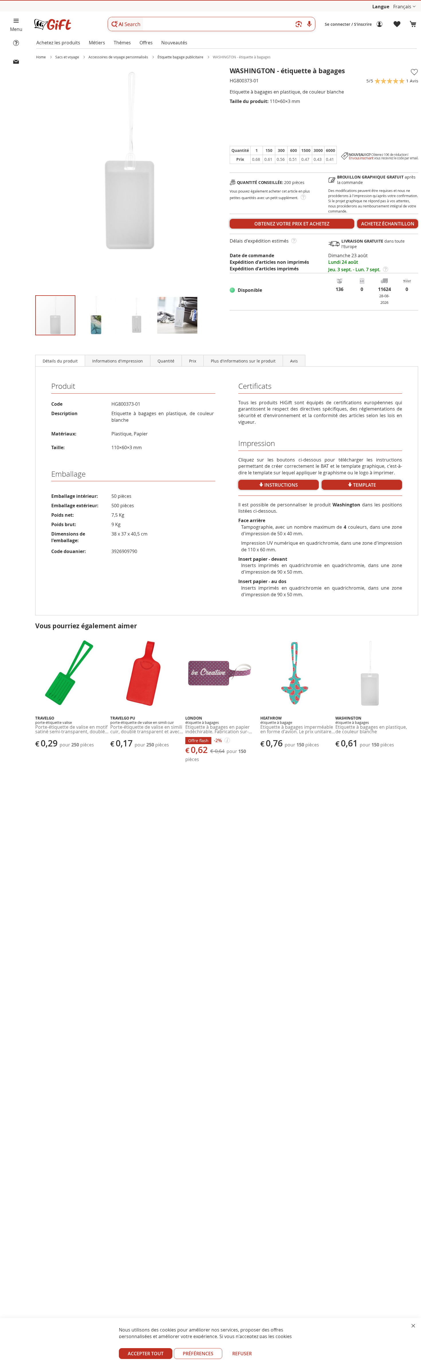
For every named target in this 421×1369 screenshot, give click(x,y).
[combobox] (211, 24)
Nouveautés (174, 42)
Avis (294, 361)
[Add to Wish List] (414, 72)
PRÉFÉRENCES (198, 1353)
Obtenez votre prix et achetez (291, 224)
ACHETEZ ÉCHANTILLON (387, 224)
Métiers (97, 42)
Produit (63, 386)
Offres (146, 42)
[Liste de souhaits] (397, 24)
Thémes (122, 42)
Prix (192, 361)
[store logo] (52, 24)
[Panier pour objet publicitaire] (413, 24)
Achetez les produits (58, 42)
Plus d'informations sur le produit (243, 361)
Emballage (68, 474)
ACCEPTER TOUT (146, 1353)
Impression (256, 443)
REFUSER (242, 1353)
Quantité (166, 361)
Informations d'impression (117, 361)
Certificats (255, 386)
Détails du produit (60, 361)
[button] (404, 6)
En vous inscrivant (361, 158)
